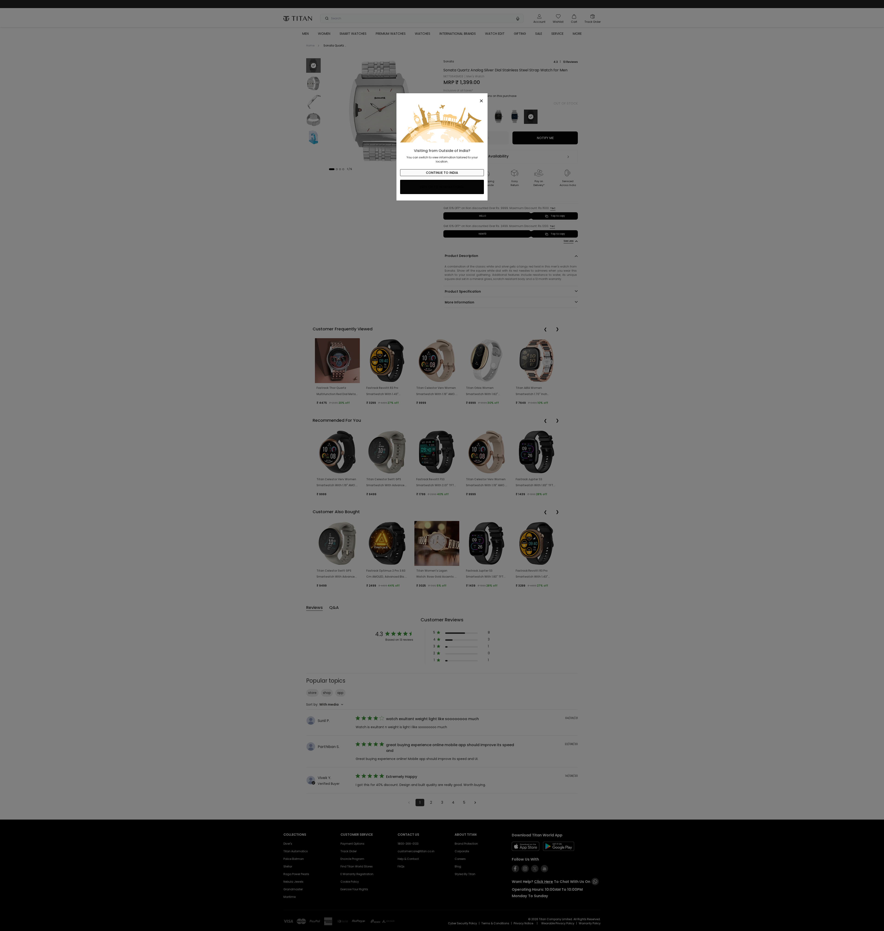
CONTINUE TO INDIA (442, 172)
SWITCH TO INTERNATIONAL (442, 187)
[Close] (442, 98)
